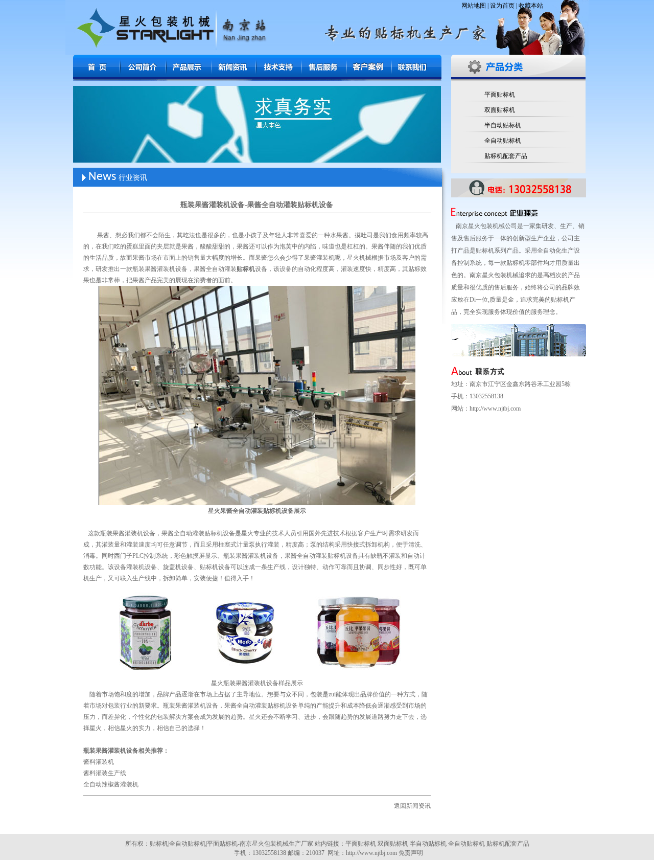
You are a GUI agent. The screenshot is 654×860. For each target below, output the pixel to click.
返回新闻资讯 (412, 805)
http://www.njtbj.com (495, 408)
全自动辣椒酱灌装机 (110, 784)
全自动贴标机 (502, 140)
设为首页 (502, 5)
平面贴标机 (499, 94)
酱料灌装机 (98, 761)
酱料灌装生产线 (104, 773)
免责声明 (411, 852)
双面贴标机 (499, 110)
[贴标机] (97, 75)
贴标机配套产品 (505, 156)
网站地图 (473, 5)
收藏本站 (531, 5)
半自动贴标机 (502, 125)
